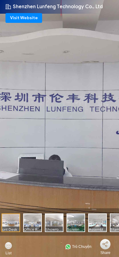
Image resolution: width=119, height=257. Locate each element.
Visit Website (24, 17)
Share (105, 253)
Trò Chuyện (81, 247)
